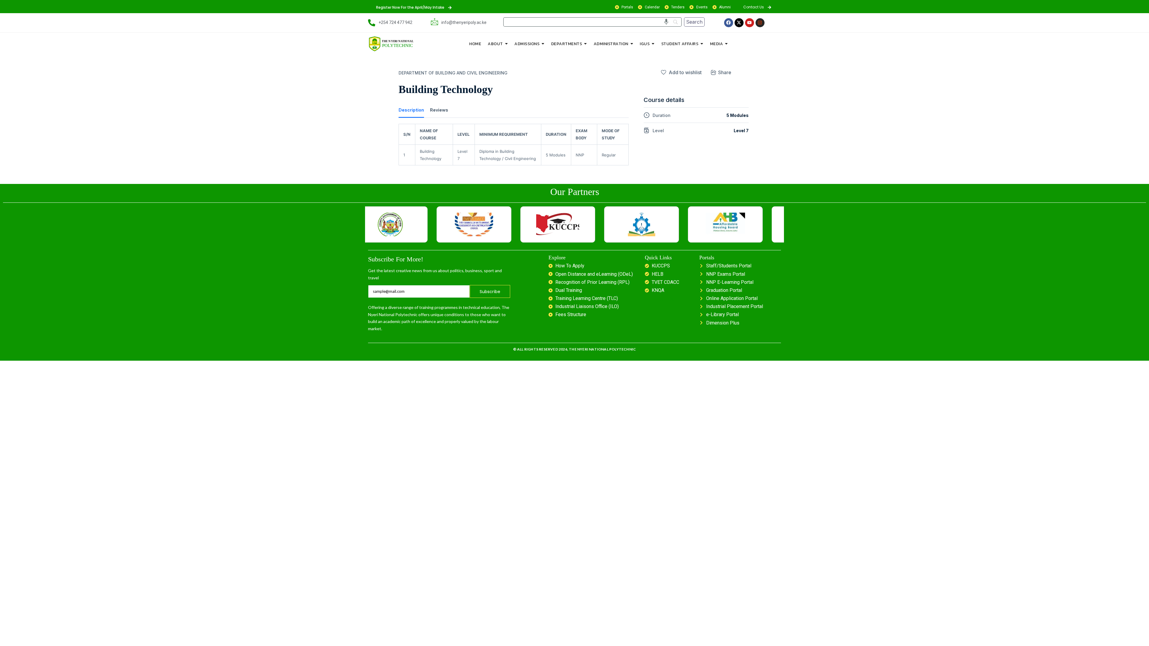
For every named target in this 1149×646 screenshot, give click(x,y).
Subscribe (490, 292)
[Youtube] (749, 22)
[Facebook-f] (649, 299)
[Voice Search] (666, 22)
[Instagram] (760, 22)
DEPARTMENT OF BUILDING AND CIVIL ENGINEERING (453, 72)
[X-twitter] (739, 22)
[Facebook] (728, 22)
